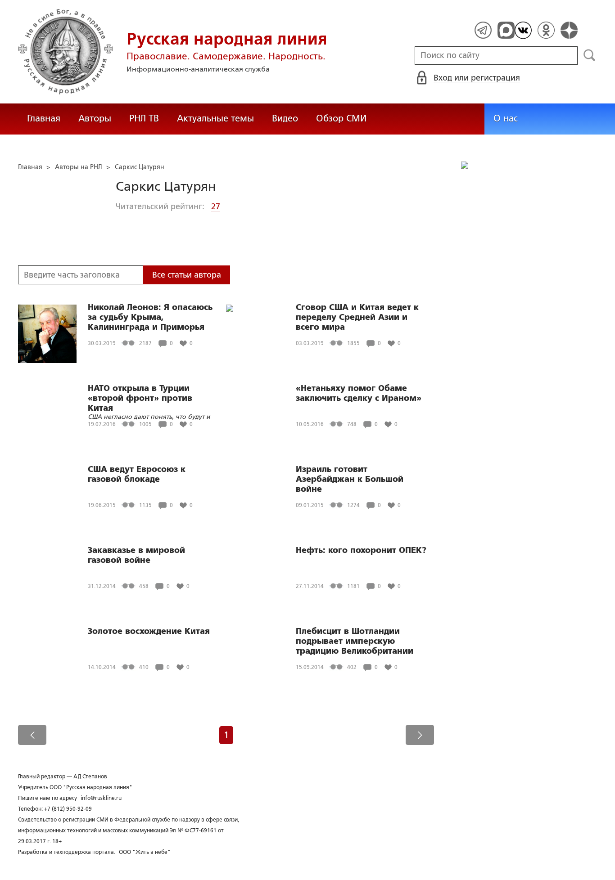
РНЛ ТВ (144, 118)
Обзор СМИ (341, 118)
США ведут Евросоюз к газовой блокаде (136, 474)
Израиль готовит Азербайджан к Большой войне (349, 479)
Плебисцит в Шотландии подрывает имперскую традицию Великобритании (354, 641)
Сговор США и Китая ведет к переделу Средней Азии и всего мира (357, 317)
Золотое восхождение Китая (149, 631)
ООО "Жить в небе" (145, 852)
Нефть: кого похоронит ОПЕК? (361, 550)
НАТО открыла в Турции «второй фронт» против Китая (140, 398)
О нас (505, 118)
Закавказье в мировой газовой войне (136, 555)
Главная (43, 118)
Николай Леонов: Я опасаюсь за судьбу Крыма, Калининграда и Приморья (150, 317)
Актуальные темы (215, 118)
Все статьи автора (186, 274)
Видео (285, 118)
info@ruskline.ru (101, 798)
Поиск (589, 55)
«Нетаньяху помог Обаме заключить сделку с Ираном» (358, 393)
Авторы (94, 118)
